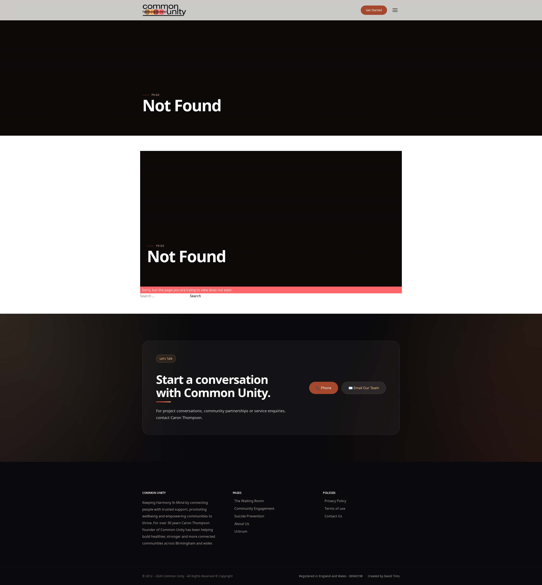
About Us (241, 523)
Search (195, 296)
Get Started (374, 10)
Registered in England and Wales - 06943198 (331, 576)
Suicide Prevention (249, 516)
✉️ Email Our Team (363, 388)
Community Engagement (254, 508)
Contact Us (333, 516)
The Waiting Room (249, 501)
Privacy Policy (335, 501)
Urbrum (240, 531)
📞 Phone (323, 388)
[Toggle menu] (395, 10)
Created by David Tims (384, 576)
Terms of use (335, 508)
